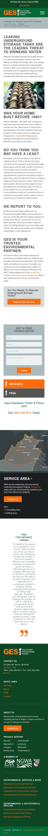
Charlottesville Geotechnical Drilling (19, 809)
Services (7, 685)
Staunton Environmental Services (18, 783)
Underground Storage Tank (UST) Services (22, 21)
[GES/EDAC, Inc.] (20, 13)
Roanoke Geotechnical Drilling (17, 816)
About (6, 689)
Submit (24, 370)
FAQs (6, 692)
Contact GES (20, 136)
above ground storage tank (26, 275)
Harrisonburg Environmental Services (20, 794)
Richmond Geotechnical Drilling (17, 813)
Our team (18, 189)
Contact (7, 696)
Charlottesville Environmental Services (20, 791)
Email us (7, 673)
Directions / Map (10, 667)
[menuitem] (23, 1)
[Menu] (41, 13)
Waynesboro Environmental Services (20, 787)
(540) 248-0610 (24, 5)
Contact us (35, 487)
